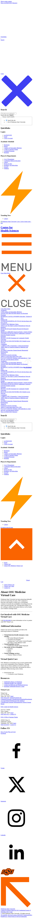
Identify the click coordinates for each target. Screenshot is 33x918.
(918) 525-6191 (5, 724)
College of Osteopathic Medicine (13, 148)
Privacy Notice (7, 916)
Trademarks (23, 916)
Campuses (3, 699)
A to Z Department (9, 159)
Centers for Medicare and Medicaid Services (16, 685)
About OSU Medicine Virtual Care (13, 565)
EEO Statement (24, 915)
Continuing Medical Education (12, 160)
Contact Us (7, 587)
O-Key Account (8, 138)
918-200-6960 (7, 620)
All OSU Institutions (19, 910)
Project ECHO (8, 164)
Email (5, 136)
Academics (4, 310)
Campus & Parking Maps (7, 910)
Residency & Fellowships (11, 165)
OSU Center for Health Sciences (9, 706)
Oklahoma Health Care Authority (13, 683)
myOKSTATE (8, 3)
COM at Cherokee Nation (11, 149)
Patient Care (4, 319)
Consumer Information (14, 702)
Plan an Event (12, 732)
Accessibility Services (6, 915)
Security (6, 167)
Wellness (6, 168)
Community (4, 344)
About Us (3, 353)
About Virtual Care (9, 584)
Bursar (6, 146)
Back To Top (27, 367)
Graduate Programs (9, 151)
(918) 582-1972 (5, 714)
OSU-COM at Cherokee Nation (9, 717)
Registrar (6, 152)
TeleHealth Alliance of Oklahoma (13, 682)
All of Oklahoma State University (16, 122)
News (2, 3)
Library (6, 162)
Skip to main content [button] (6, 1)
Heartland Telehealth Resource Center (14, 686)
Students (23, 699)
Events (6, 732)
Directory (14, 3)
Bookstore (7, 145)
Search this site (5, 115)
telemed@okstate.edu (15, 697)
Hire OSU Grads (8, 912)
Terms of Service (15, 916)
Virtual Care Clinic (9, 586)
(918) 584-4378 (5, 697)
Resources (18, 699)
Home (5, 562)
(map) (11, 696)
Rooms (6, 702)
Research (3, 327)
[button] (16, 38)
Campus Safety (16, 915)
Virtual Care (7, 564)
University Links (10, 699)
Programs (3, 336)
